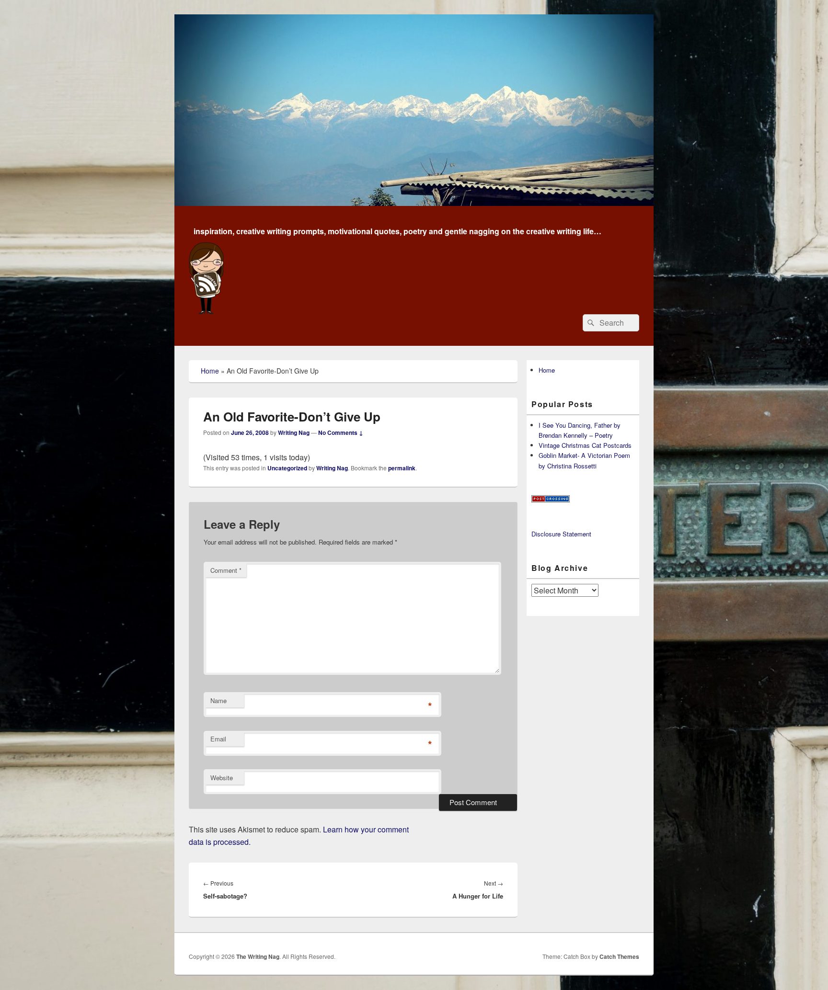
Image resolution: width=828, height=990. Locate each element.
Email (218, 738)
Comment (226, 570)
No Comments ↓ (340, 432)
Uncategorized (287, 468)
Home (210, 371)
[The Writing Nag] (414, 202)
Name (218, 700)
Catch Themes (619, 956)
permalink (401, 468)
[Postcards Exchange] (550, 499)
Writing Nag (294, 432)
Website (221, 777)
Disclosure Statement (561, 533)
